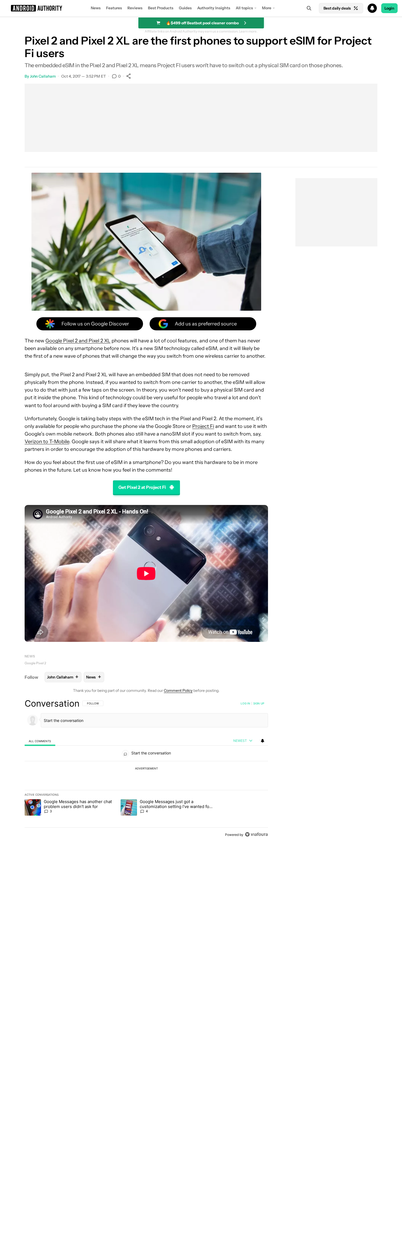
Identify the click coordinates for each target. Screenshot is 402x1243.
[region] (146, 769)
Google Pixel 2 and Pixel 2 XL (77, 341)
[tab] (40, 740)
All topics (244, 7)
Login (389, 8)
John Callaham (43, 76)
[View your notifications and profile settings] (262, 740)
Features (114, 7)
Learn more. (248, 31)
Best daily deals (337, 8)
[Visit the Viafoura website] (256, 834)
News (96, 7)
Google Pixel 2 (35, 663)
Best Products (160, 7)
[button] (201, 8)
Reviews (134, 7)
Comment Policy (178, 690)
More (266, 7)
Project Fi (203, 426)
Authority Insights (213, 7)
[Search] (309, 8)
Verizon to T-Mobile (47, 442)
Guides (185, 7)
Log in (245, 703)
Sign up (258, 703)
